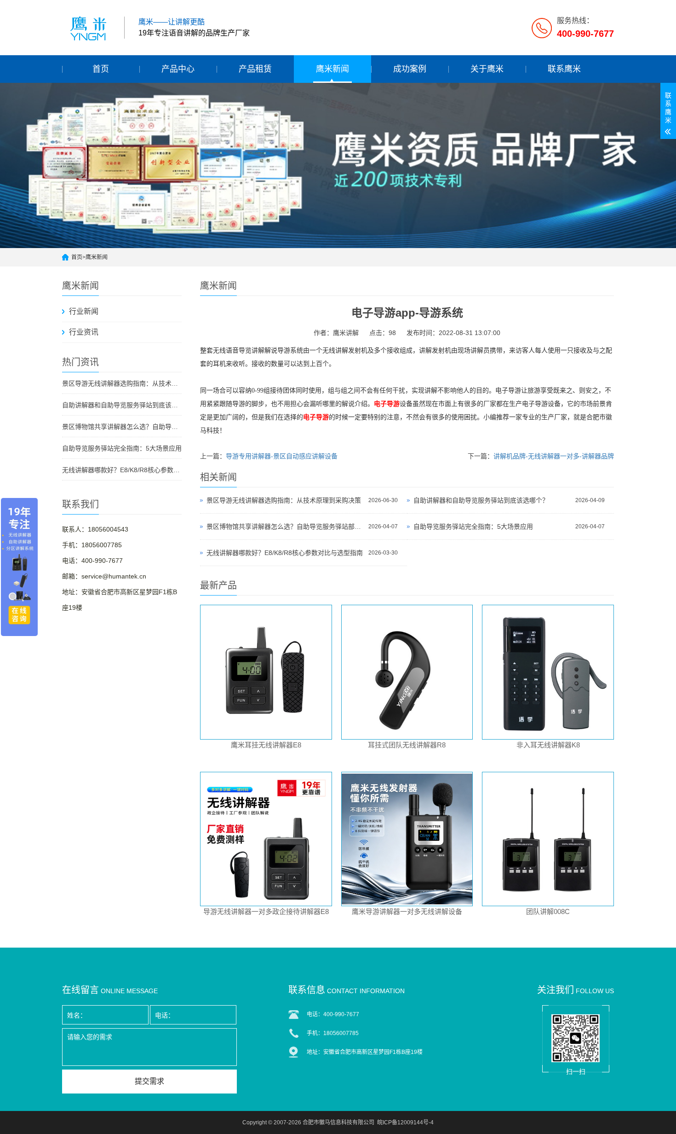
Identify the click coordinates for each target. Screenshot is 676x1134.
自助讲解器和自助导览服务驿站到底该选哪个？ (122, 405)
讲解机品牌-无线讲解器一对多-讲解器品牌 (553, 456)
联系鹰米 (564, 69)
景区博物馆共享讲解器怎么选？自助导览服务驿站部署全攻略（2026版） (122, 426)
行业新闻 (83, 311)
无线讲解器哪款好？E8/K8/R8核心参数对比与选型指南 (122, 470)
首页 (100, 69)
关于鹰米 (487, 69)
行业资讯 (83, 332)
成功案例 (409, 69)
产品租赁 (255, 69)
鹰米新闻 (332, 69)
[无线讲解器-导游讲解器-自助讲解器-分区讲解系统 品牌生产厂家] (89, 27)
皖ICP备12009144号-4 (405, 1122)
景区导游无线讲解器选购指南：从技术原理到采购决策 (122, 383)
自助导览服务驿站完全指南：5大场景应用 (122, 448)
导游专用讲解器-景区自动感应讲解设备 (282, 456)
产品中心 (178, 69)
